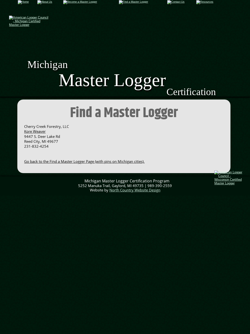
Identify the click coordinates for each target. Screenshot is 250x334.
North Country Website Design (134, 190)
